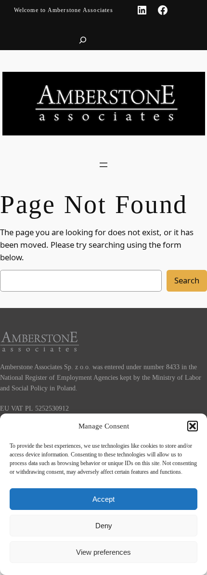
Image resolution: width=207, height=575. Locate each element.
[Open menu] (103, 165)
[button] (192, 426)
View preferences (103, 552)
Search (186, 280)
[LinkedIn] (142, 10)
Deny (103, 526)
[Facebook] (162, 10)
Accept (103, 499)
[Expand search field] (82, 39)
